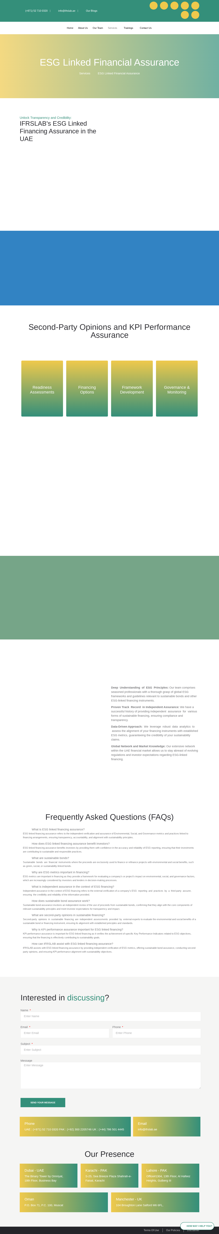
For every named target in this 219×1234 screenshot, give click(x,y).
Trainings (128, 28)
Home (70, 28)
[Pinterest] (195, 6)
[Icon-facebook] (164, 6)
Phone (117, 1027)
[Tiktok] (195, 15)
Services (112, 28)
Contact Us (146, 28)
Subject (26, 1043)
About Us (83, 28)
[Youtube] (174, 6)
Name (25, 1010)
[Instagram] (185, 6)
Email (25, 1027)
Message (26, 1060)
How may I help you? (199, 1226)
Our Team (98, 28)
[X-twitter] (185, 15)
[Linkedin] (154, 6)
